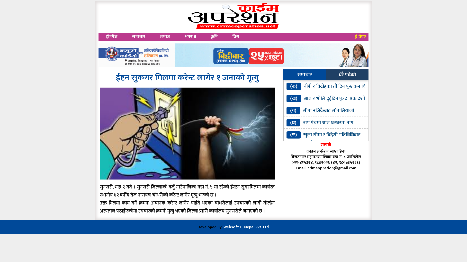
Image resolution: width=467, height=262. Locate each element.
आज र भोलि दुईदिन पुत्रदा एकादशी (334, 98)
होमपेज (111, 37)
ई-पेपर (360, 37)
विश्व (235, 37)
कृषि (214, 37)
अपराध (190, 37)
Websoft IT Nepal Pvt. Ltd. (246, 227)
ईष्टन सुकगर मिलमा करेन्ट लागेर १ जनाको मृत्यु (187, 78)
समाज (165, 37)
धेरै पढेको (347, 75)
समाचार (138, 37)
